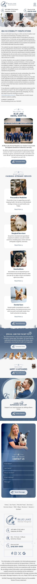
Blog (19, 507)
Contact (18, 509)
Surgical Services (18, 236)
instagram (15, 553)
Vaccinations (18, 272)
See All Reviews (20, 373)
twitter (19, 553)
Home (6, 505)
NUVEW (4, 578)
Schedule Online (20, 161)
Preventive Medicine (18, 201)
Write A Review (20, 413)
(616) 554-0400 (32, 11)
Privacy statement (21, 580)
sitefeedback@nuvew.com (8, 95)
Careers (31, 507)
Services (29, 505)
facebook (12, 553)
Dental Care (18, 308)
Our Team (12, 505)
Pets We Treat (21, 505)
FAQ (15, 507)
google (24, 553)
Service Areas (8, 507)
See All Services (20, 323)
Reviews (24, 507)
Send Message (20, 492)
